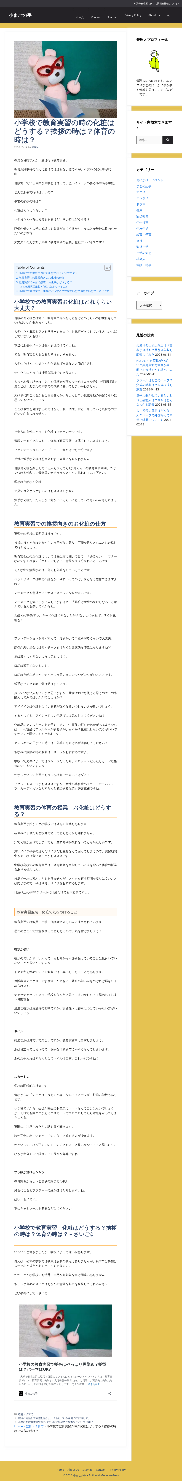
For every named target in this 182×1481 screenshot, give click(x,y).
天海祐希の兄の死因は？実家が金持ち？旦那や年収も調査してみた (154, 350)
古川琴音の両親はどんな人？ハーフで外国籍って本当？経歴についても (154, 415)
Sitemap (112, 17)
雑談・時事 (143, 265)
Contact (95, 17)
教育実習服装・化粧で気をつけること (46, 286)
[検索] (168, 140)
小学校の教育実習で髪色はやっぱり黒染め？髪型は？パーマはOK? (55, 1422)
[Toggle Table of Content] (106, 268)
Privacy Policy (132, 15)
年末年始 (142, 228)
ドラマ (140, 204)
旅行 (139, 241)
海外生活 (142, 247)
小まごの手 (20, 15)
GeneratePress (110, 1475)
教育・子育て (25, 1414)
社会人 (140, 259)
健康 (139, 210)
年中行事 (142, 222)
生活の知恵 (143, 253)
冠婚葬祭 (142, 216)
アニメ (140, 192)
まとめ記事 (143, 186)
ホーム (80, 17)
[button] (168, 15)
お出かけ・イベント (150, 180)
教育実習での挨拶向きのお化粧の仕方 (41, 277)
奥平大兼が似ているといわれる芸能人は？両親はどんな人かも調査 (154, 400)
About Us (154, 15)
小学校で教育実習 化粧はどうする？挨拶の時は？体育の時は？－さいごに (64, 291)
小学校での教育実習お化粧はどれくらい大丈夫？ (48, 273)
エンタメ (142, 198)
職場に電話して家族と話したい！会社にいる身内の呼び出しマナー (55, 1418)
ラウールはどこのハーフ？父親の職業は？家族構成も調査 (154, 384)
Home (18, 1426)
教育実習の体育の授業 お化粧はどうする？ (45, 282)
